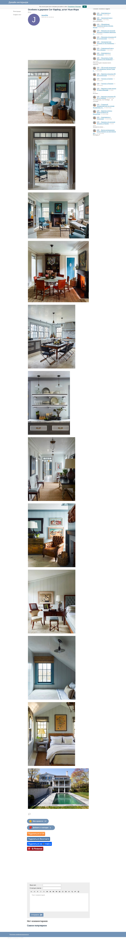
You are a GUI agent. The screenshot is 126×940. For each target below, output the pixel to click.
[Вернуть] (34, 891)
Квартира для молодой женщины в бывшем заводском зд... (104, 32)
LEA (98, 13)
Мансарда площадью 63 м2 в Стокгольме (106, 37)
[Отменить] (31, 891)
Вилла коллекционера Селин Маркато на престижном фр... (104, 131)
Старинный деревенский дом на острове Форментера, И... (103, 106)
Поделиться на (39, 844)
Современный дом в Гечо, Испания (105, 49)
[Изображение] (59, 891)
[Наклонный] (40, 891)
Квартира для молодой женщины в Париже (106, 122)
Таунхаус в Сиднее (107, 78)
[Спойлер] (72, 891)
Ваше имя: (33, 885)
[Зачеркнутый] (43, 891)
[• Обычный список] (47, 891)
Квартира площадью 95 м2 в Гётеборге (106, 97)
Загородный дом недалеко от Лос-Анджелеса (105, 42)
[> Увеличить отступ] (56, 891)
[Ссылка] (69, 891)
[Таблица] (65, 891)
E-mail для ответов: (35, 888)
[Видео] (62, 891)
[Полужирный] (37, 891)
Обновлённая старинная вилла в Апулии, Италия (103, 26)
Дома (29, 12)
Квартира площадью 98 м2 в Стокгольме (106, 74)
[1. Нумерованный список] (50, 891)
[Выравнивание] (75, 891)
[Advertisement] (104, 167)
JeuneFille (44, 15)
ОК (84, 6)
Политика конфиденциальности (19, 934)
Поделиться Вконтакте (38, 839)
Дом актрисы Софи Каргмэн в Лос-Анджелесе (105, 58)
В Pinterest (37, 848)
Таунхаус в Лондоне (107, 83)
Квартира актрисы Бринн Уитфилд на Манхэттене (102, 112)
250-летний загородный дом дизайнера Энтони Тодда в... (104, 69)
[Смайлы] (78, 891)
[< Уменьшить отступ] (53, 891)
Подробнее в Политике (74, 6)
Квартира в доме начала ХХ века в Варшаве (106, 89)
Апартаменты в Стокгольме (103, 53)
